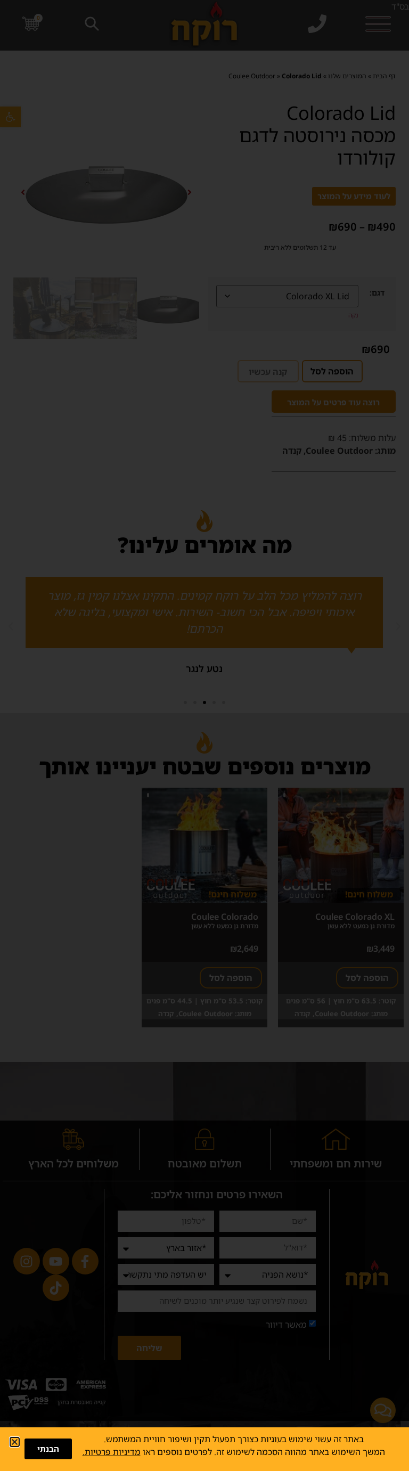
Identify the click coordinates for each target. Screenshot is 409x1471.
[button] (15, 1442)
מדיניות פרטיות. (112, 1452)
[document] (204, 735)
